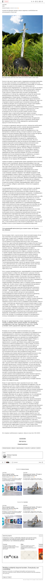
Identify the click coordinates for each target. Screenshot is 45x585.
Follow (9, 456)
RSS (42, 579)
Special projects (7, 535)
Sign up (5, 577)
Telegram (28, 579)
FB (20, 441)
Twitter (40, 579)
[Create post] (36, 1)
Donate (6, 1)
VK (23, 441)
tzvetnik (38, 448)
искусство (27, 448)
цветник (33, 448)
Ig (25, 441)
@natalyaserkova (22, 444)
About (9, 577)
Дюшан (13, 448)
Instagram (34, 579)
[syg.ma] (2, 1)
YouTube (37, 579)
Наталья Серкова (6, 8)
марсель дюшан (20, 448)
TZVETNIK (4, 4)
